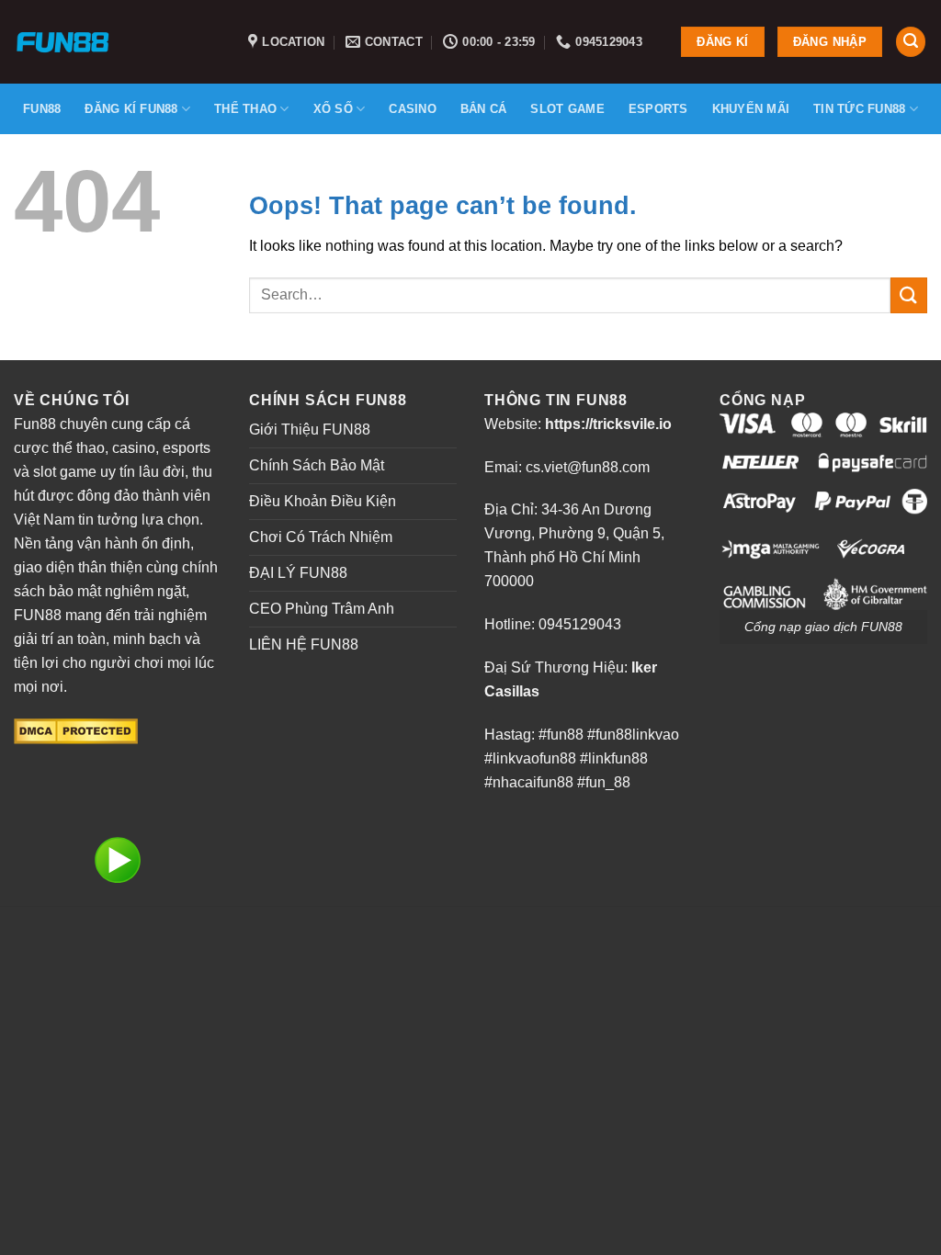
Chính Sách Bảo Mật (316, 465)
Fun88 (42, 109)
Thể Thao (245, 109)
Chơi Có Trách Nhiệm (320, 537)
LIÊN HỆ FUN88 (303, 644)
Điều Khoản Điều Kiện (322, 501)
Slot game (567, 109)
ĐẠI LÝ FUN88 (298, 573)
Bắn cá (483, 109)
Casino (412, 109)
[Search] (910, 42)
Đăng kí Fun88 (131, 109)
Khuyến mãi (751, 109)
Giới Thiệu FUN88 (309, 429)
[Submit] (908, 295)
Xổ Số (333, 109)
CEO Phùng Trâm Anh (321, 608)
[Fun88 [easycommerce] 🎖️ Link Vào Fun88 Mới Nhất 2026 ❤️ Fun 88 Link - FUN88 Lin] (117, 42)
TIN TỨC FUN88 (859, 109)
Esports (658, 109)
